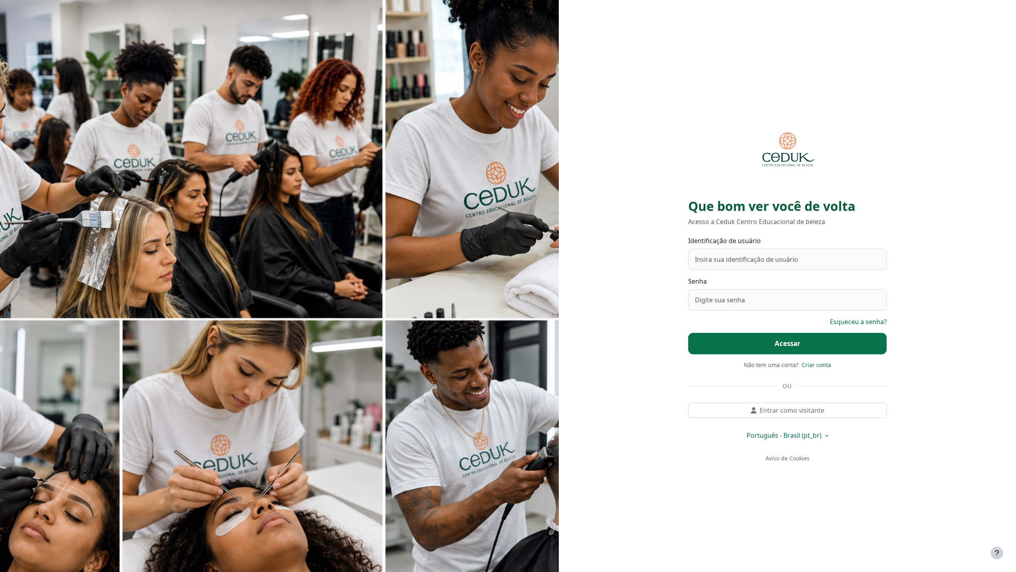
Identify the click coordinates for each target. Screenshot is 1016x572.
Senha (697, 281)
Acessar (787, 343)
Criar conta (816, 365)
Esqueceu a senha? (858, 321)
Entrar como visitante (792, 410)
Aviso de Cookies (788, 458)
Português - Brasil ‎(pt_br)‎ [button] (785, 435)
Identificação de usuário (724, 240)
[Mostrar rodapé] (997, 553)
